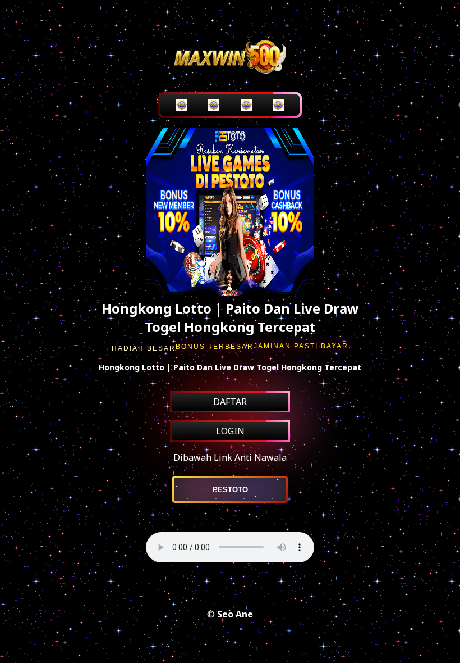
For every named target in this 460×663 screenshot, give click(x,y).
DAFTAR (230, 402)
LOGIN (230, 431)
